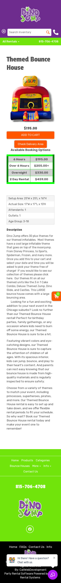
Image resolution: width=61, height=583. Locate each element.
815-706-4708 (48, 41)
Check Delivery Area (30, 144)
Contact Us (30, 471)
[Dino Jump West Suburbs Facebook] (30, 529)
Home (15, 460)
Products (27, 460)
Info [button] (46, 466)
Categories (43, 460)
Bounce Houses (20, 466)
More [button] (35, 466)
